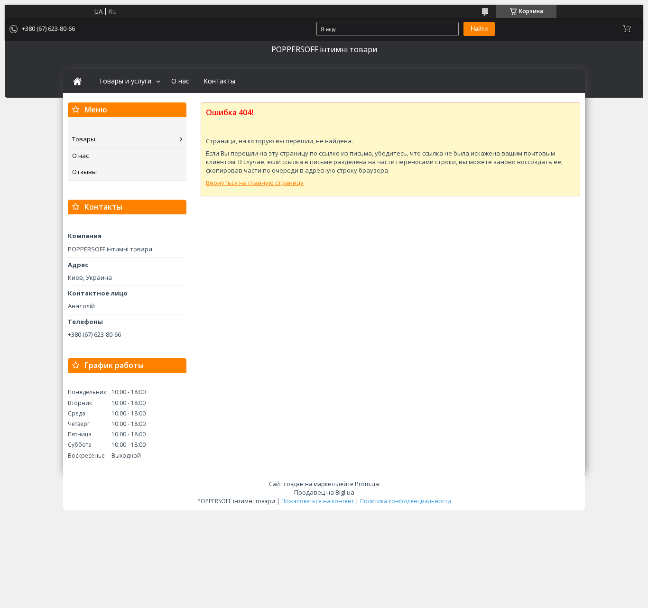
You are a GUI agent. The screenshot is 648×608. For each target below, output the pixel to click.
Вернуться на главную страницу (255, 182)
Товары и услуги (125, 81)
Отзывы (84, 171)
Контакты (219, 81)
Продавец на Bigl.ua (324, 492)
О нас (180, 81)
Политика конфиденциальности (405, 501)
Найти (479, 28)
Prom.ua (367, 483)
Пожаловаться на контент (317, 501)
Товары (83, 139)
